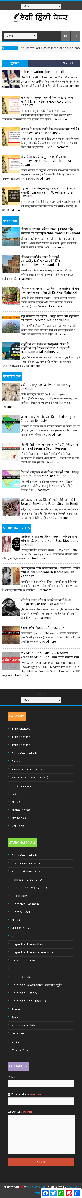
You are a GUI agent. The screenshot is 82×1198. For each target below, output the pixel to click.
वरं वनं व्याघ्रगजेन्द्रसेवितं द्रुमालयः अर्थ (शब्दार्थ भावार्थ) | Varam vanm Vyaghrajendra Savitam (48, 192)
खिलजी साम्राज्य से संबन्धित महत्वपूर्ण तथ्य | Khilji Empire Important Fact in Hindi (50, 474)
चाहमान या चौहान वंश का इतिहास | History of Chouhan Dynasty (48, 419)
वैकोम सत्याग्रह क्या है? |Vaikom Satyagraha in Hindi (49, 387)
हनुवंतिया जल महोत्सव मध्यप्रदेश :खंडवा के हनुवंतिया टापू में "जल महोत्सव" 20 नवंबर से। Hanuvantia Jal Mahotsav (46, 348)
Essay (16, 761)
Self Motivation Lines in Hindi (42, 72)
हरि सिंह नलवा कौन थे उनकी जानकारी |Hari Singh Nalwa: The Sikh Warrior (47, 602)
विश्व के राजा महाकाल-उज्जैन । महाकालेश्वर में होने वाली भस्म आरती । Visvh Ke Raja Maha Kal (50, 291)
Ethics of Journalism (28, 871)
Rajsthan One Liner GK (29, 1001)
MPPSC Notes (22, 928)
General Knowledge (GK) (30, 777)
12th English (21, 745)
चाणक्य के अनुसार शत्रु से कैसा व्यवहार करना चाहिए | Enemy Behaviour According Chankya (47, 101)
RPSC (15, 969)
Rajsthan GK (21, 977)
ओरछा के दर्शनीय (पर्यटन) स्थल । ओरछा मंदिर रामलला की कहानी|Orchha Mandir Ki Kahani (50, 231)
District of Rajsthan (27, 863)
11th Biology (21, 729)
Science (18, 1009)
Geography (20, 896)
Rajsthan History (25, 993)
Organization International (33, 952)
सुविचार (15, 63)
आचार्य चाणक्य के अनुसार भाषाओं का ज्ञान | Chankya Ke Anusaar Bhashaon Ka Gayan (46, 161)
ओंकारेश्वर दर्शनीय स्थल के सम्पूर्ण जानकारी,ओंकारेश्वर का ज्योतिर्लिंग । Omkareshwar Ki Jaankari (42, 261)
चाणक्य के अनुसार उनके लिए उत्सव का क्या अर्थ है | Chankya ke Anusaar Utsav (50, 131)
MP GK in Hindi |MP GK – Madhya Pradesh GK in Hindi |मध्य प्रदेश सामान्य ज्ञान (50, 655)
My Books (19, 818)
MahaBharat (21, 810)
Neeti (16, 936)
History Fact (21, 912)
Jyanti (16, 794)
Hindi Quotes (21, 785)
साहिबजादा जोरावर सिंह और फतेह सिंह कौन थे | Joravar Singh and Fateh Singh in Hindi (49, 502)
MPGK (16, 802)
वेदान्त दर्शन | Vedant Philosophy (42, 628)
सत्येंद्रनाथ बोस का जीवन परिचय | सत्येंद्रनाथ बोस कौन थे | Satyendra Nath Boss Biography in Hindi (50, 541)
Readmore (72, 86)
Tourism (18, 1033)
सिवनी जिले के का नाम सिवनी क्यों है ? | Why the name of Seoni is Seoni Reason (49, 447)
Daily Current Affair (27, 753)
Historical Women (25, 904)
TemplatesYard (36, 1187)
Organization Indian (27, 944)
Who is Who (20, 1049)
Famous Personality (27, 769)
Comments (67, 63)
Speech (17, 1017)
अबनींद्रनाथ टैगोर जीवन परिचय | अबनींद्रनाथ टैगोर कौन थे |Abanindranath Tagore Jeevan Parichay (50, 572)
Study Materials (24, 1025)
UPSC (15, 1041)
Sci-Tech (18, 826)
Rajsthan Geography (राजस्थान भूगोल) (38, 985)
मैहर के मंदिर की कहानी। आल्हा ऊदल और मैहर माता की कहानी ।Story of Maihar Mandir (50, 318)
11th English (21, 737)
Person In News (24, 960)
